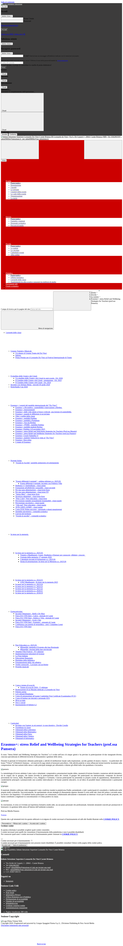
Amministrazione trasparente (16, 908)
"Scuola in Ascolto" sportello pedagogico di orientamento (37, 463)
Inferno (18, 355)
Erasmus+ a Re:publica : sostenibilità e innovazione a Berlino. (38, 408)
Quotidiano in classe (23, 728)
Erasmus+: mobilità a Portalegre (27, 420)
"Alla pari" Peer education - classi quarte (30, 505)
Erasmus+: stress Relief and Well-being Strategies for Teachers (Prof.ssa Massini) (46, 431)
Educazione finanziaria (24, 658)
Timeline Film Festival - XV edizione (29, 652)
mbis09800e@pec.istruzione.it (31, 870)
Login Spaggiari (62, 60)
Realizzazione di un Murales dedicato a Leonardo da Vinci (37, 690)
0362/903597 (14, 865)
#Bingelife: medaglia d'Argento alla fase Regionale (39, 647)
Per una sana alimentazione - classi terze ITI (32, 492)
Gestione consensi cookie (15, 906)
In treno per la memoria (20, 534)
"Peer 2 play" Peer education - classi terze (31, 499)
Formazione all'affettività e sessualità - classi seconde (35, 488)
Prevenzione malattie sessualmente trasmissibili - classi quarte (38, 501)
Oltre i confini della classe (25, 416)
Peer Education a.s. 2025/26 (26, 645)
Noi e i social (20, 703)
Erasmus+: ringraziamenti (25, 410)
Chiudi (4, 74)
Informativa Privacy (13, 895)
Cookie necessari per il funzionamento (15, 841)
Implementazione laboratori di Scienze (29, 654)
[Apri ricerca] (103, 149)
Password (27, 21)
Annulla (4, 134)
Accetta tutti (37, 823)
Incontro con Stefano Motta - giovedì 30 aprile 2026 (30, 385)
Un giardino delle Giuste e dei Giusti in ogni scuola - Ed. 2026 (39, 378)
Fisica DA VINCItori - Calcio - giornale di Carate (34, 616)
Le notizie (95, 297)
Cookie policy (11, 890)
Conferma (12, 134)
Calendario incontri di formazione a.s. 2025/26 (37, 559)
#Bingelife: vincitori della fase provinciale (36, 649)
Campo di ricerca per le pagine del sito (15, 309)
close (4, 160)
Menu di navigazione (45, 328)
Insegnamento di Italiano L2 (26, 705)
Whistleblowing (12, 903)
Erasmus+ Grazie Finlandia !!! (26, 436)
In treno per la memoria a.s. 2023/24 (29, 584)
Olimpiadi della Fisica (23, 734)
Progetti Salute (16, 461)
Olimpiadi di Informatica (24, 738)
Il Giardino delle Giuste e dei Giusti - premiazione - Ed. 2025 (38, 380)
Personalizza (6, 823)
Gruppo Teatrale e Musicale (21, 351)
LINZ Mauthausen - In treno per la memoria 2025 (39, 582)
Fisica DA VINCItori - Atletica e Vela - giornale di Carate (37, 618)
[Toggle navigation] (20, 149)
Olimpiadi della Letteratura (25, 730)
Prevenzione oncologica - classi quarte (29, 503)
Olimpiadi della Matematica (25, 732)
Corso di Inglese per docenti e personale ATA (32, 698)
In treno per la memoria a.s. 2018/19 (29, 593)
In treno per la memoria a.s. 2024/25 (29, 580)
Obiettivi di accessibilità (15, 901)
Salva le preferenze (19, 845)
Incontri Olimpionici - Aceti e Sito (28, 620)
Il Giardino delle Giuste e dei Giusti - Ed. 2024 (33, 383)
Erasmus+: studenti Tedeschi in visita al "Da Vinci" (34, 438)
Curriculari (15, 723)
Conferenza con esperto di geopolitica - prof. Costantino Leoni (39, 624)
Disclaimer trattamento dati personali (15, 925)
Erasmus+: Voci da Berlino (25, 423)
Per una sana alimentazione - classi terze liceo (32, 490)
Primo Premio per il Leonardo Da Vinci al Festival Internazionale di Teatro (43, 358)
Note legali (10, 893)
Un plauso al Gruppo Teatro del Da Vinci (31, 353)
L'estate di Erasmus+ (23, 442)
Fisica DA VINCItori (23, 627)
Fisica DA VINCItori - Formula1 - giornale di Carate (35, 622)
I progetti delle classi (13, 333)
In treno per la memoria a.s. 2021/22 (29, 589)
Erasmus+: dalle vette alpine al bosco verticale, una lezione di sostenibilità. (43, 412)
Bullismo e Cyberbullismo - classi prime (30, 486)
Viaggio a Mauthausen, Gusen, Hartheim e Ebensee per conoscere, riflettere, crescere (53, 555)
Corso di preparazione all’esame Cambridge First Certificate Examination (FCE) (45, 696)
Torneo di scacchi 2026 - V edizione (34, 687)
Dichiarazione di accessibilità (17, 899)
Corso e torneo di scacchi (25, 685)
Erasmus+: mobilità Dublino (26, 418)
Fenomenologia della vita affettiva (28, 662)
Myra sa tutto (20, 700)
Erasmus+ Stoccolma (23, 440)
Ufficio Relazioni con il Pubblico (18, 897)
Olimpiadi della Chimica (24, 736)
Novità (93, 295)
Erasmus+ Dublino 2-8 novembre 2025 (30, 429)
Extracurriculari (17, 611)
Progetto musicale (22, 667)
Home (93, 292)
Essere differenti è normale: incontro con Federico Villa (41, 483)
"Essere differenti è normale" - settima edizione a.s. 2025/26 (38, 481)
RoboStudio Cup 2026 (19, 387)
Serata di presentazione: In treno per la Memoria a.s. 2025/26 (43, 562)
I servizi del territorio (23, 514)
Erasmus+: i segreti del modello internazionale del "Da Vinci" (34, 405)
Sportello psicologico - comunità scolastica (31, 512)
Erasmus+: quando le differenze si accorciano (32, 414)
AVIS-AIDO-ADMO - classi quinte (29, 507)
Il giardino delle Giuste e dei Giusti (24, 376)
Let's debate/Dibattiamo (24, 694)
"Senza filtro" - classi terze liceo (27, 494)
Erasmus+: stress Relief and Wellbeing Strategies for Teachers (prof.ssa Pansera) (45, 433)
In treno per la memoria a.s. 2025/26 (29, 553)
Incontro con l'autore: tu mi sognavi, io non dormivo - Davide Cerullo (41, 725)
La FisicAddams (21, 656)
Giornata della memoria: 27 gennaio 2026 (36, 557)
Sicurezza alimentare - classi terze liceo (30, 496)
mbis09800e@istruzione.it (31, 867)
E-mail (26, 56)
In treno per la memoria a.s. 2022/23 (29, 586)
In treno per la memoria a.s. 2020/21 (29, 591)
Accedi (4, 6)
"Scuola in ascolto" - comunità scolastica (30, 516)
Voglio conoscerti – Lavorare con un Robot (31, 665)
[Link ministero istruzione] (11, 4)
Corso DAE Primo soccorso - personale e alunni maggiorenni (38, 509)
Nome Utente (29, 19)
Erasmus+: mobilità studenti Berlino (29, 427)
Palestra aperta (20, 692)
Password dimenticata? (9, 25)
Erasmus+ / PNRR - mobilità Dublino (29, 425)
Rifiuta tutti (20, 823)
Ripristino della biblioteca (25, 660)
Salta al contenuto (7, 2)
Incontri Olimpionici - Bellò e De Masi (30, 614)
